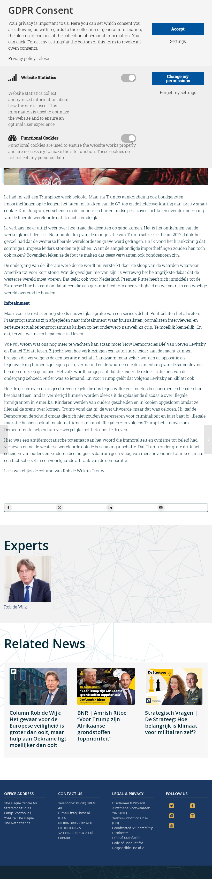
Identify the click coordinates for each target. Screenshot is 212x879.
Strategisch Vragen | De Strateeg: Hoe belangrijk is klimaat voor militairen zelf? (171, 722)
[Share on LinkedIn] (110, 508)
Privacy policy (22, 58)
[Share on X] (59, 508)
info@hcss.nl (80, 813)
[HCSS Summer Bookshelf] (4, 439)
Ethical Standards (126, 838)
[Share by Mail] (161, 508)
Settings (178, 41)
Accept (178, 29)
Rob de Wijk (15, 607)
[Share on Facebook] (8, 508)
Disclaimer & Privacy (128, 803)
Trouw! (98, 470)
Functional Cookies (39, 138)
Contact (64, 838)
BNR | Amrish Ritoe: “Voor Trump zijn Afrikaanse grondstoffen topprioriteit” (102, 725)
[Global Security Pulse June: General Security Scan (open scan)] (208, 439)
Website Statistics (38, 77)
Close (44, 58)
